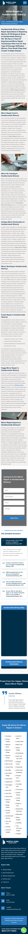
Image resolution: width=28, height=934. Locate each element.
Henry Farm (9, 796)
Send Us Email (10, 902)
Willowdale (19, 814)
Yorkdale (18, 833)
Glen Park (8, 790)
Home (3, 21)
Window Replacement (9, 876)
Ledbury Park (19, 741)
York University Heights (19, 828)
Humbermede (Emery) (12, 21)
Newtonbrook (19, 753)
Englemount (9, 781)
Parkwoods (19, 767)
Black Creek (9, 764)
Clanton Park (9, 767)
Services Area (6, 879)
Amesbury (8, 736)
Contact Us (6, 882)
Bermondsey (9, 761)
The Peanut (19, 789)
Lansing (8, 826)
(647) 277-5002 (10, 895)
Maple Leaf (19, 744)
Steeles (18, 781)
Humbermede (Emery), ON (13, 909)
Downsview (9, 778)
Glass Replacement (8, 872)
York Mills (18, 823)
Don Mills (8, 770)
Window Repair (7, 869)
